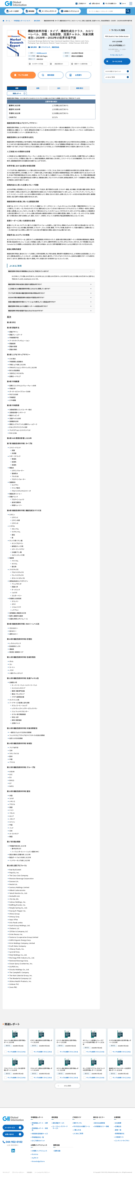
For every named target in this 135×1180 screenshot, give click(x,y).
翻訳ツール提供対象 (81, 64)
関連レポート (17, 93)
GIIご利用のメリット (38, 1141)
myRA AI (35, 1158)
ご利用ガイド (76, 1117)
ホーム (8, 21)
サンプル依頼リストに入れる (16, 1052)
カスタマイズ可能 (38, 64)
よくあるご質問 (78, 1133)
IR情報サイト (119, 1137)
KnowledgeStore (38, 1161)
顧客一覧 (118, 1130)
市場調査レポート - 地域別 (40, 1129)
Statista (35, 1154)
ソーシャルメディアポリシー (42, 1172)
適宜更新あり (59, 64)
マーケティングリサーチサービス (60, 1127)
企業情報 (117, 1117)
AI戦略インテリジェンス (39, 1151)
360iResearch (42, 53)
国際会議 (57, 1151)
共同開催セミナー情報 (101, 1126)
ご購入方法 (77, 1130)
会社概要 (118, 1123)
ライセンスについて (116, 55)
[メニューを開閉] (130, 3)
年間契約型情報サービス (40, 1134)
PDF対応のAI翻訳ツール (81, 1126)
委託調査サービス (58, 1123)
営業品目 (118, 1126)
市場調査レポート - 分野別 (40, 1124)
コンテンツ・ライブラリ (122, 1141)
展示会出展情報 (99, 1123)
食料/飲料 (37, 21)
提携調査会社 (119, 1133)
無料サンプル (77, 1123)
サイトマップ (6, 1172)
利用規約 (29, 1172)
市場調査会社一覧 (38, 1137)
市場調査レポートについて (22, 21)
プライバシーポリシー (18, 1172)
